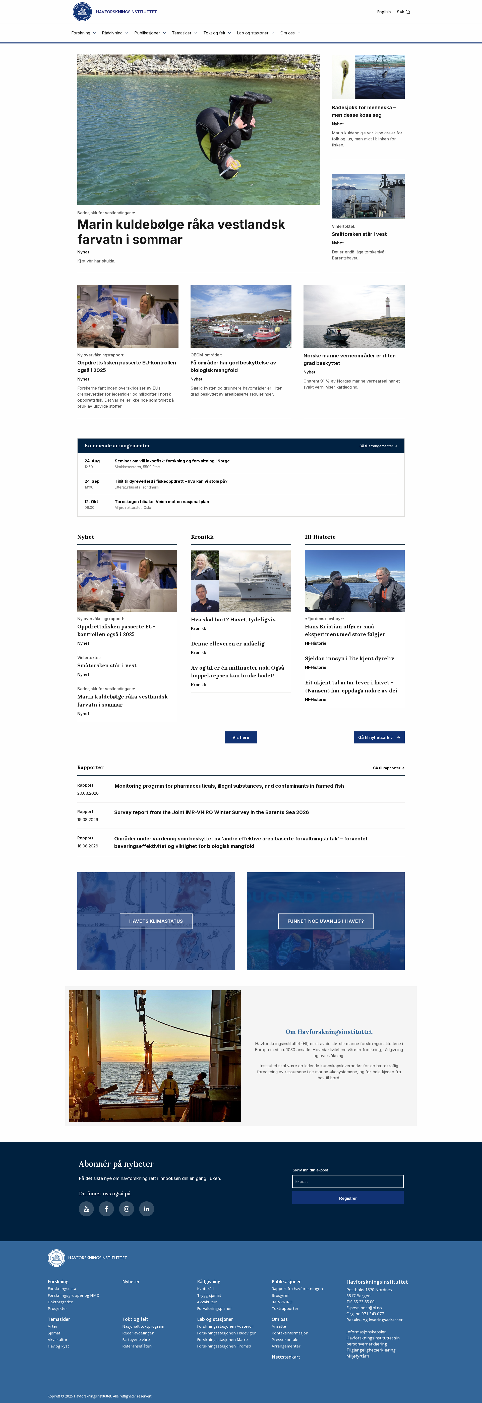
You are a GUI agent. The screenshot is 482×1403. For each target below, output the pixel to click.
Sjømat (54, 1332)
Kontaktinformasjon (290, 1332)
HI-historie (320, 536)
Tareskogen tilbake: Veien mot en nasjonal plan (162, 501)
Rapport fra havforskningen (297, 1288)
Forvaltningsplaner (214, 1308)
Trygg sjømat (209, 1295)
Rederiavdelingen (138, 1332)
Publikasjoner (286, 1281)
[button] (404, 12)
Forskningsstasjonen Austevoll (225, 1326)
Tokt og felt (135, 1319)
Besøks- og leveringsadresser (374, 1320)
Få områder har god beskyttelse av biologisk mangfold (233, 366)
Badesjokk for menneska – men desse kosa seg (364, 111)
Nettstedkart (286, 1357)
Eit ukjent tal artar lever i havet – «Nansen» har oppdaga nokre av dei (351, 686)
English (384, 12)
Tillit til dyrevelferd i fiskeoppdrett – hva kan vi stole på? (171, 481)
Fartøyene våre (136, 1339)
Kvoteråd (205, 1288)
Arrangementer (286, 1345)
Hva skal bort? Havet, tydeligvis (233, 619)
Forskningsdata (62, 1288)
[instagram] (126, 1208)
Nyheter (131, 1281)
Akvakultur (207, 1301)
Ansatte (279, 1326)
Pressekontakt (285, 1339)
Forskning (58, 1281)
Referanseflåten (137, 1345)
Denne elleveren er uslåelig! (228, 643)
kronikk (202, 536)
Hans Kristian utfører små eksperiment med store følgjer (345, 630)
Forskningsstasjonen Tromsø (224, 1345)
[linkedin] (146, 1208)
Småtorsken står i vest (359, 234)
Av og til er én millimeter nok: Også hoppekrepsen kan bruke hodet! (237, 671)
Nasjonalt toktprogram (143, 1326)
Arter (52, 1326)
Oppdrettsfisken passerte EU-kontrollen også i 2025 (126, 366)
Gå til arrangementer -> (378, 446)
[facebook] (106, 1208)
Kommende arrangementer (117, 446)
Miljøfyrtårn (357, 1356)
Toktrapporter (285, 1308)
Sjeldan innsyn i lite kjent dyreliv (349, 658)
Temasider (59, 1319)
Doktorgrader (60, 1301)
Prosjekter (57, 1308)
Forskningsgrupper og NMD (73, 1295)
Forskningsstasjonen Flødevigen (227, 1332)
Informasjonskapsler (366, 1332)
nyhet (83, 251)
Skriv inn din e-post (310, 1170)
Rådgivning (208, 1281)
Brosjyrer (280, 1295)
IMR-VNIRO (282, 1301)
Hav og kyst (58, 1345)
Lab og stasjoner (215, 1319)
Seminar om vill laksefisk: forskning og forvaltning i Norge (172, 461)
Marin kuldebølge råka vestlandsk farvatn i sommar (181, 232)
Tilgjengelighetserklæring (371, 1350)
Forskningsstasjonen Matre (222, 1339)
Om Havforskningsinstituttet (329, 1032)
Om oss (280, 1319)
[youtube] (86, 1208)
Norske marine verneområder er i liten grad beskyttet (350, 359)
